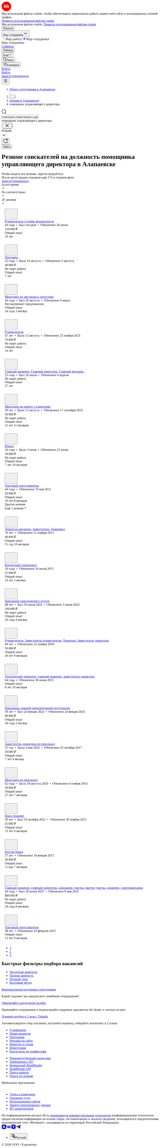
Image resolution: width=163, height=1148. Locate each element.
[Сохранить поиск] (6, 141)
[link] (8, 59)
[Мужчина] (11, 214)
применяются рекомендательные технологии (80, 1115)
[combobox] (20, 117)
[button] (6, 68)
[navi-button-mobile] (6, 81)
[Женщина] (11, 250)
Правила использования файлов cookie (70, 24)
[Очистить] (7, 126)
